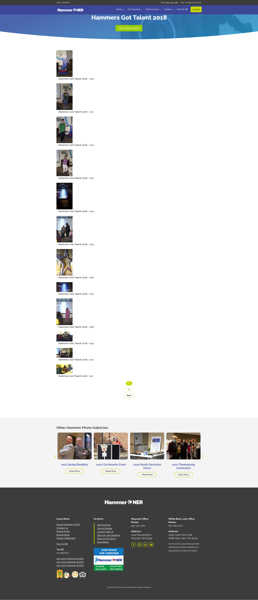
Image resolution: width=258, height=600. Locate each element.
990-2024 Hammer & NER (70, 562)
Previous (55, 456)
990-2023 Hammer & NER (70, 565)
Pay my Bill (62, 543)
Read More (74, 471)
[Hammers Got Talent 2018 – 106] (64, 273)
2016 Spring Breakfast (74, 464)
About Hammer (62, 2)
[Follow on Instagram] (139, 544)
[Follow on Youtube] (151, 544)
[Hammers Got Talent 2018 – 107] (64, 290)
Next (129, 395)
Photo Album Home (129, 28)
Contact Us (62, 528)
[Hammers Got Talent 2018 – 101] (64, 108)
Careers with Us (105, 531)
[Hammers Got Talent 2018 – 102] (64, 141)
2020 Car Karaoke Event (111, 464)
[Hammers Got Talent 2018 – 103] (64, 174)
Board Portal (63, 531)
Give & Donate (104, 528)
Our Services (134, 9)
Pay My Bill (182, 9)
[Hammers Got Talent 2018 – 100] (64, 75)
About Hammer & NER (68, 524)
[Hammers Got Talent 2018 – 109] (64, 339)
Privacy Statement (65, 538)
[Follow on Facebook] (133, 544)
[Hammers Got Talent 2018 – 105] (64, 240)
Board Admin (63, 534)
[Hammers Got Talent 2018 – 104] (64, 207)
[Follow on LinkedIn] (145, 544)
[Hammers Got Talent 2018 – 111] (64, 372)
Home (119, 9)
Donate (196, 9)
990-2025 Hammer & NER (70, 558)
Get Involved (152, 9)
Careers (167, 9)
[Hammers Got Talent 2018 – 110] (64, 355)
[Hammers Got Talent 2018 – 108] (64, 323)
